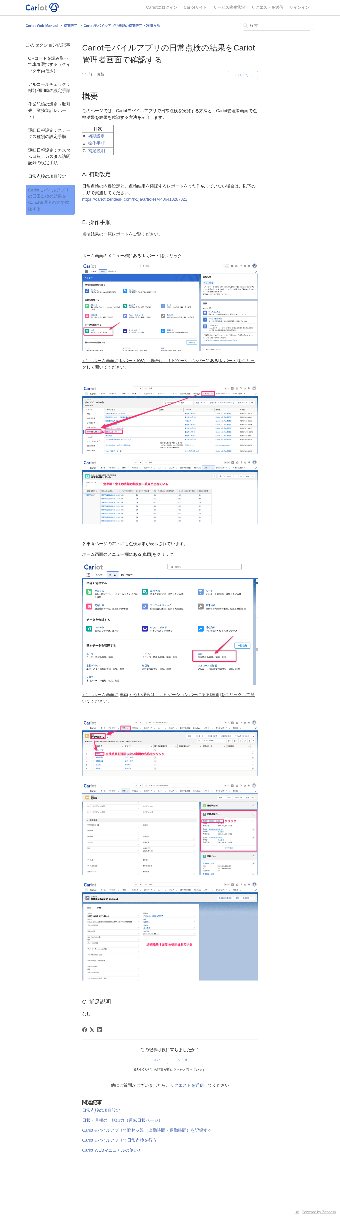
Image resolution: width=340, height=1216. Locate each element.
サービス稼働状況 (229, 7)
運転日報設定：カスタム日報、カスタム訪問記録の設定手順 (49, 156)
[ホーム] (42, 7)
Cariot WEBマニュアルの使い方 (112, 1150)
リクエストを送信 (267, 7)
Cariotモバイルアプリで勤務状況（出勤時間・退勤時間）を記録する (147, 1130)
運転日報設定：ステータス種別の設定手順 (49, 133)
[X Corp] (92, 1029)
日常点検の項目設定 (47, 176)
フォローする (243, 75)
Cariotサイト (195, 7)
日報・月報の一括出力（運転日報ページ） (122, 1120)
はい (157, 1060)
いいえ (183, 1060)
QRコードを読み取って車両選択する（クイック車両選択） (49, 64)
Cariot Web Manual (42, 26)
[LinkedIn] (99, 1029)
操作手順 (96, 143)
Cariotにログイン (161, 7)
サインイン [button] (299, 7)
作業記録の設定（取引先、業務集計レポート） (49, 110)
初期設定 (71, 26)
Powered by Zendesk (319, 1212)
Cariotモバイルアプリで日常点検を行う (119, 1140)
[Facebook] (84, 1029)
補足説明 (96, 150)
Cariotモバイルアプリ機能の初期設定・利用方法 (122, 26)
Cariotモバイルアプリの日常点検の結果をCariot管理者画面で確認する (48, 199)
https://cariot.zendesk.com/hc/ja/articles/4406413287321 (134, 199)
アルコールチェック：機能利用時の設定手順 (49, 87)
